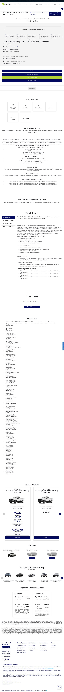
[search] (62, 4)
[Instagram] (5, 659)
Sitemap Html (28, 690)
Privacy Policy (13, 690)
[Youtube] (8, 659)
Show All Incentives (32, 306)
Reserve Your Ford (21, 647)
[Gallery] (33, 29)
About (53, 643)
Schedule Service (43, 648)
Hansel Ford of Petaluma (6, 690)
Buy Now (32, 70)
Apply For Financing (21, 645)
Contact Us (7, 647)
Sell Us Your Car (43, 647)
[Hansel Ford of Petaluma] (7, 4)
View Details (17, 537)
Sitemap (23, 690)
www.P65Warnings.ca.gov (48, 668)
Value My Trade (43, 645)
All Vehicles (32, 643)
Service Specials (43, 650)
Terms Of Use (19, 690)
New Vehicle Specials (21, 650)
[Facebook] (3, 659)
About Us (53, 647)
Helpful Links (44, 643)
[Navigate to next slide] (62, 29)
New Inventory (32, 645)
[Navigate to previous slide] (5, 29)
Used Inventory (32, 647)
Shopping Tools (22, 643)
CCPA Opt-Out (39, 690)
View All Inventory (31, 569)
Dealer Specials (20, 648)
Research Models (10, 226)
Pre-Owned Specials (21, 652)
